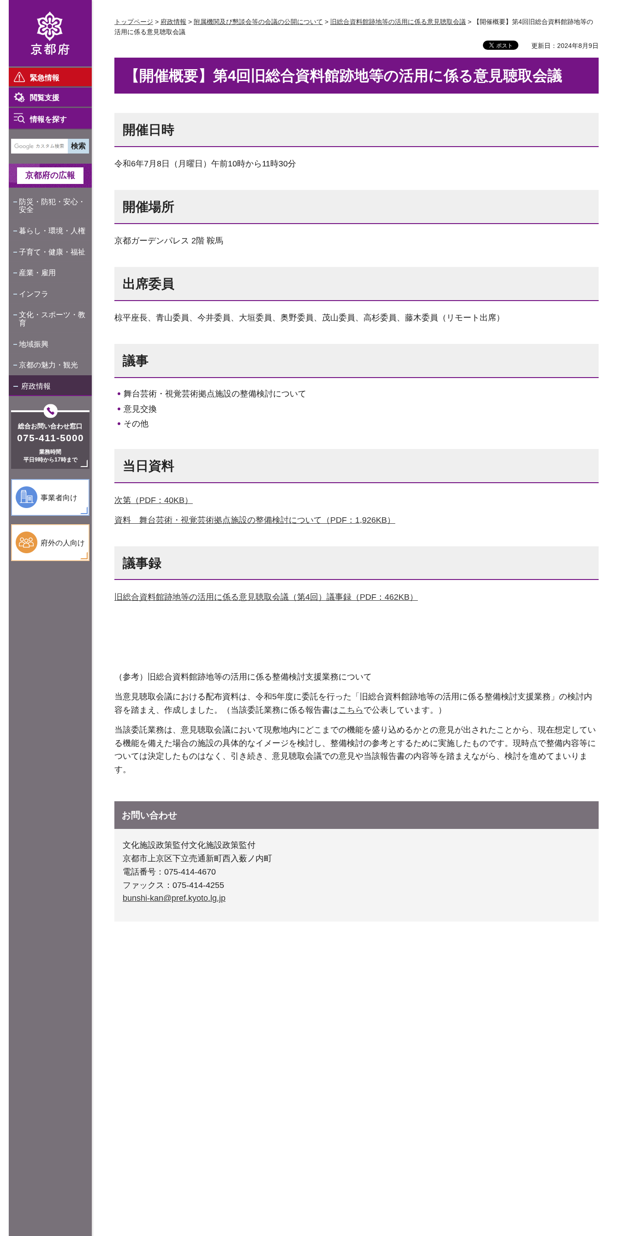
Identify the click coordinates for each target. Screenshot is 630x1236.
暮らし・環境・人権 (52, 231)
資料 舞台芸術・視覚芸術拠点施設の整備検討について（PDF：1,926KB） (254, 520)
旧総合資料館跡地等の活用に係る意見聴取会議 (398, 21)
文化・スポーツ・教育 (52, 319)
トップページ (133, 21)
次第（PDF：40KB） (153, 500)
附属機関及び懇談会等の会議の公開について (258, 21)
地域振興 (33, 344)
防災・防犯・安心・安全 (52, 206)
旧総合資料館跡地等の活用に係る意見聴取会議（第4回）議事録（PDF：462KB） (266, 597)
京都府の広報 (50, 175)
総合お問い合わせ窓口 (50, 426)
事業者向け (59, 498)
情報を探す (48, 119)
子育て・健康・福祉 (52, 252)
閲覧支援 (44, 97)
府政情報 (36, 386)
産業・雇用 (37, 273)
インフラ (33, 294)
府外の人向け (63, 543)
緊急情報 (44, 78)
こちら (351, 710)
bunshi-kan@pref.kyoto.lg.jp (174, 898)
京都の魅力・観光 (48, 365)
